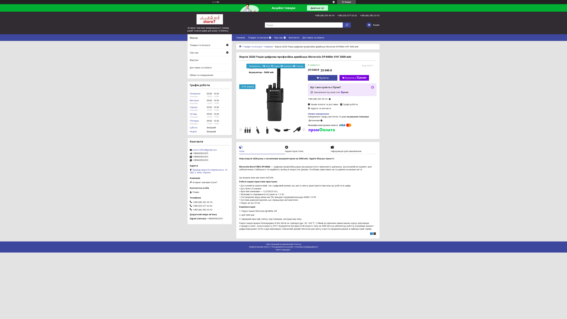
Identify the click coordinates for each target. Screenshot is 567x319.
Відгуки (194, 59)
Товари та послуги (258, 37)
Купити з (350, 77)
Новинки (268, 46)
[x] (374, 234)
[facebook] (371, 234)
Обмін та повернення (201, 74)
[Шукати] (347, 25)
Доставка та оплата (313, 37)
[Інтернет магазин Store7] (209, 19)
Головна (240, 37)
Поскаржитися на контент (282, 247)
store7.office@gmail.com (205, 150)
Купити (324, 77)
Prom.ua (297, 244)
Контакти (294, 37)
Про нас (278, 37)
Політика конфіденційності (306, 247)
